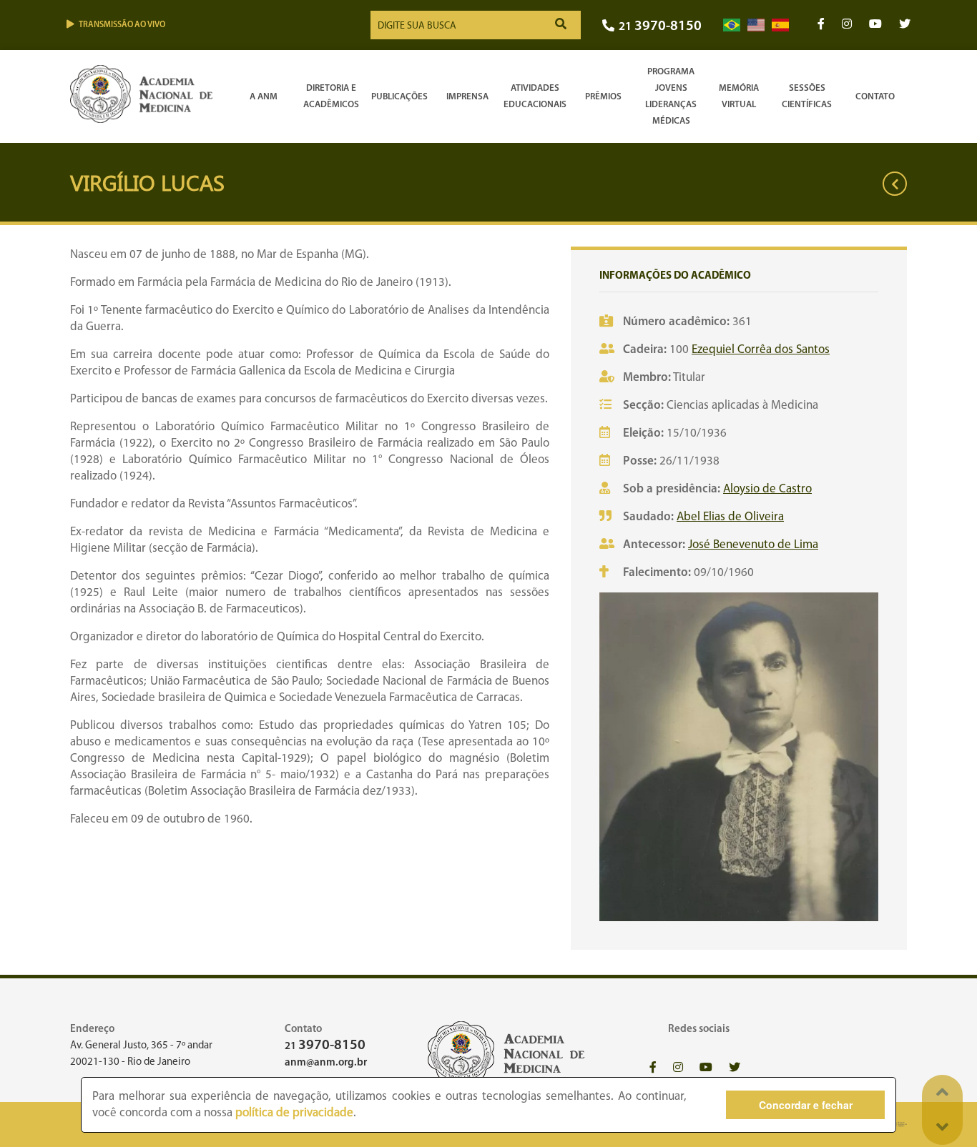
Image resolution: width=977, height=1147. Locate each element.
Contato (875, 96)
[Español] (780, 25)
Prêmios (603, 96)
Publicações (399, 96)
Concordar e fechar (806, 1105)
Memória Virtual (739, 96)
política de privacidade (294, 1113)
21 (660, 27)
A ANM (264, 96)
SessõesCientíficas (807, 96)
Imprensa (467, 96)
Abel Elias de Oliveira (730, 517)
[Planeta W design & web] (898, 1124)
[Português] (731, 25)
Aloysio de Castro (767, 489)
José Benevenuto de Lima (753, 545)
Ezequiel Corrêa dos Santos (761, 350)
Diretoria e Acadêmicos (331, 96)
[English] (756, 25)
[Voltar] (895, 184)
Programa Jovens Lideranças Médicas (671, 96)
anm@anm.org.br (326, 1063)
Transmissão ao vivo (122, 25)
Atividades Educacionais (535, 96)
